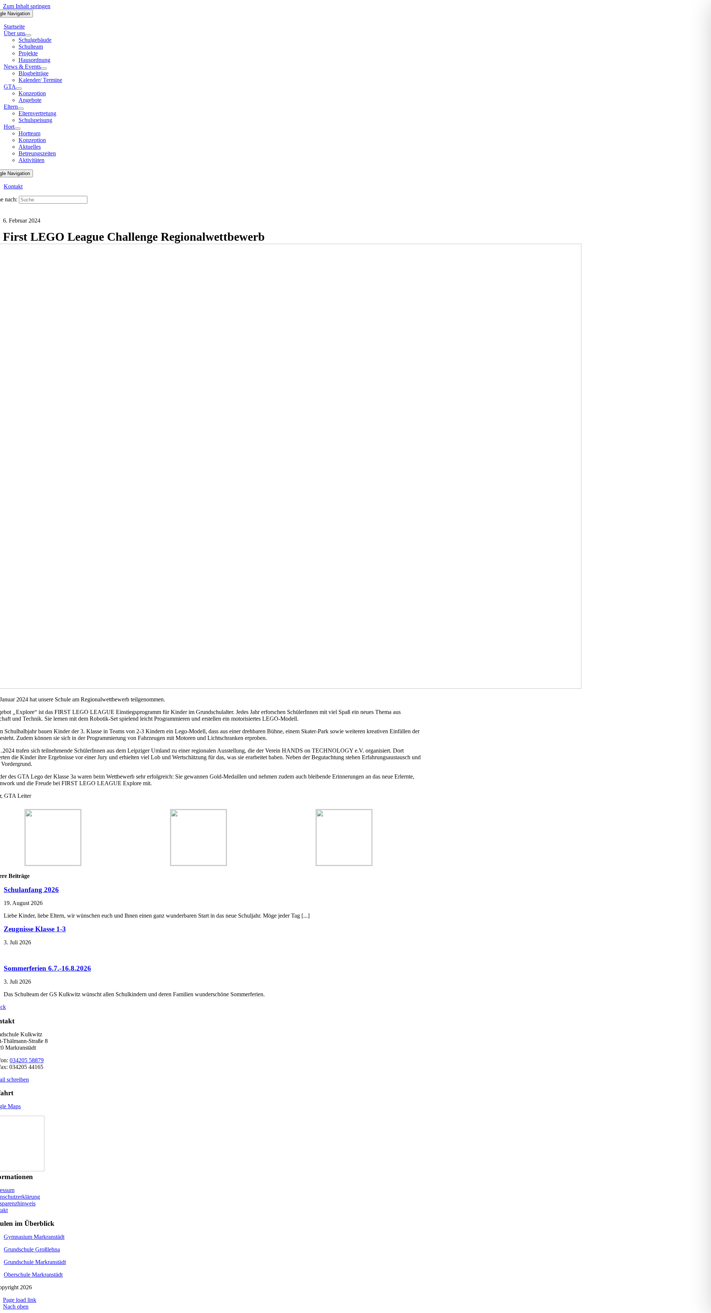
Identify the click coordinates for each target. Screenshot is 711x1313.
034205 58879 (27, 1060)
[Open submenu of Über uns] (28, 35)
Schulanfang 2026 (31, 890)
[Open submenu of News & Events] (44, 69)
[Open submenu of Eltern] (21, 109)
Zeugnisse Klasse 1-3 (35, 929)
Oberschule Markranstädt (33, 1274)
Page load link (19, 1300)
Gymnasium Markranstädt (34, 1237)
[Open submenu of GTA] (19, 89)
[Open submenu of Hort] (17, 129)
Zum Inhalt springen (26, 6)
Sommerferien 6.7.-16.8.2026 (47, 968)
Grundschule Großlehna (32, 1249)
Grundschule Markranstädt (35, 1262)
